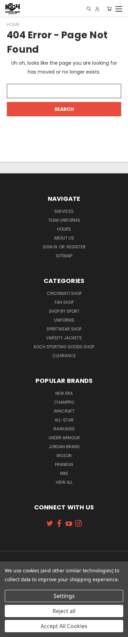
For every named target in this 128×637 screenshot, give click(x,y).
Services (64, 211)
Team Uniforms (64, 220)
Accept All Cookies (64, 626)
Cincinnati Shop (64, 293)
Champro (64, 402)
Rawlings (64, 429)
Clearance (64, 356)
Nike (64, 473)
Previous (10, 630)
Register (76, 247)
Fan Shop (64, 302)
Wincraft (64, 411)
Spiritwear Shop (64, 329)
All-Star (64, 420)
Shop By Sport (64, 311)
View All (64, 482)
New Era (64, 393)
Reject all (64, 611)
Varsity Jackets (64, 338)
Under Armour (64, 438)
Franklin (64, 464)
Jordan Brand (64, 447)
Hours (64, 229)
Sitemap (64, 256)
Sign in (50, 247)
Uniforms (64, 320)
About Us (64, 238)
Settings (64, 596)
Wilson (64, 455)
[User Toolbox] (97, 9)
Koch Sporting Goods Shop (64, 347)
